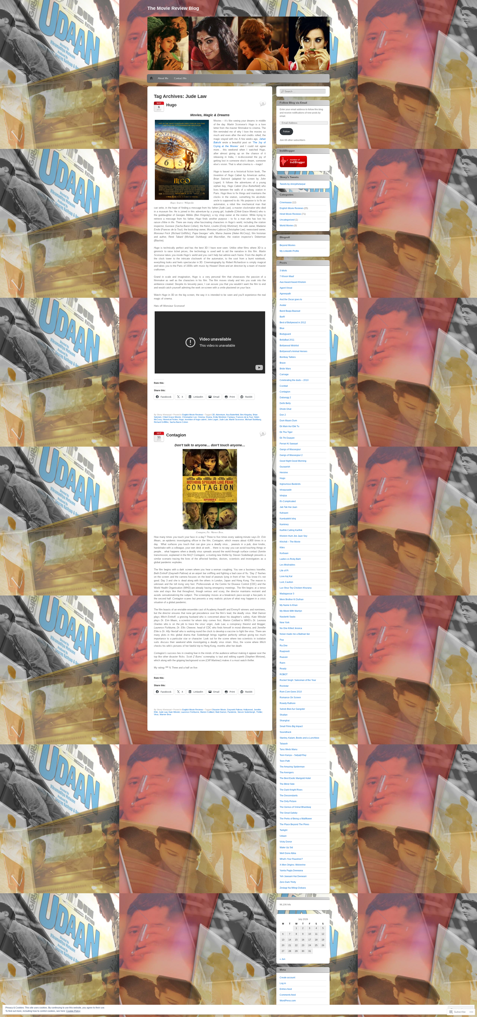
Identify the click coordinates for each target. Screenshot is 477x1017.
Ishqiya (283, 495)
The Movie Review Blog (173, 8)
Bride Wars (285, 368)
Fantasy (231, 417)
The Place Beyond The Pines (294, 824)
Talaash (284, 743)
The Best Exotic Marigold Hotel (295, 778)
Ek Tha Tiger (286, 432)
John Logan (213, 419)
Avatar (283, 305)
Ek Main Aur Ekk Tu (289, 426)
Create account (287, 977)
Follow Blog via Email (293, 102)
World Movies (286, 225)
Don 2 (283, 414)
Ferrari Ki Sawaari (289, 443)
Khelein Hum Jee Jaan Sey (293, 536)
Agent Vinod (286, 288)
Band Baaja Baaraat (290, 311)
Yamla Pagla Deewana (291, 870)
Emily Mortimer (219, 417)
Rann (282, 663)
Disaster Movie (219, 709)
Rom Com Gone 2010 (291, 691)
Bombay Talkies (288, 357)
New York (284, 622)
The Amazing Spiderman (292, 766)
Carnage (284, 374)
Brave (283, 363)
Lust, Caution (286, 582)
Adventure (220, 414)
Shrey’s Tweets (289, 177)
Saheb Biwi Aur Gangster (292, 709)
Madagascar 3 (287, 593)
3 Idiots (283, 270)
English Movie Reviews (192, 414)
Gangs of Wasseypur (290, 449)
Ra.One (284, 645)
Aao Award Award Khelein (293, 282)
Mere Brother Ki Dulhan (292, 599)
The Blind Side (287, 784)
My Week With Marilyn (291, 611)
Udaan (283, 836)
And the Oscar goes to (291, 299)
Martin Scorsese (236, 419)
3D (213, 414)
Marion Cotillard (207, 712)
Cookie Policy (73, 1011)
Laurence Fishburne (190, 712)
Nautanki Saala (287, 616)
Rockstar (284, 686)
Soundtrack (285, 732)
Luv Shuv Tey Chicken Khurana (296, 588)
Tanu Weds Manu (288, 749)
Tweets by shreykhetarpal (292, 184)
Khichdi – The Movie (290, 541)
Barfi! (282, 316)
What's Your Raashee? (291, 859)
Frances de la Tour (244, 417)
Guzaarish (285, 466)
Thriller (259, 712)
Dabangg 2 (285, 397)
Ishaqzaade (286, 489)
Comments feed (288, 995)
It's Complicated (288, 501)
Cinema (201, 417)
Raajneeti (285, 651)
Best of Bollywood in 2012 (293, 322)
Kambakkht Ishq (288, 518)
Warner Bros (165, 714)
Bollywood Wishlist (289, 345)
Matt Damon (220, 712)
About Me (163, 78)
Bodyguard (285, 334)
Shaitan (284, 714)
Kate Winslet (174, 712)
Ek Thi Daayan (287, 438)
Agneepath (285, 293)
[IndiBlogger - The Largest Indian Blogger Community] (293, 166)
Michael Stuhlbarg (253, 419)
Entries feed (286, 989)
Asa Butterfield (232, 414)
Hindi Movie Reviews (290, 214)
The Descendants (289, 795)
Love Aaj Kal (286, 576)
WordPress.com (288, 1000)
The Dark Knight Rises (291, 789)
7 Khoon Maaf (287, 276)
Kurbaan (284, 553)
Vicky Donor (286, 841)
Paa (282, 639)
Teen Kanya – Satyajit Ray (293, 755)
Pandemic (232, 712)
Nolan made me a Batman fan (295, 634)
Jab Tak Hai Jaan (288, 507)
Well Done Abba (288, 853)
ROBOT (284, 674)
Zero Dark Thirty (288, 882)
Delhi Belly (285, 403)
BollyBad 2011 (287, 340)
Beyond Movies (287, 245)
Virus (156, 714)
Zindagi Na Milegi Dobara (293, 888)
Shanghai (285, 720)
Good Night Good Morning (293, 461)
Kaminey (284, 524)
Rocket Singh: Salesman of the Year (298, 680)
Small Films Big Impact (291, 726)
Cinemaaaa (286, 202)
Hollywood (248, 709)
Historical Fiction (170, 419)
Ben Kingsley (246, 414)
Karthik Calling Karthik (291, 530)
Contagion (176, 435)
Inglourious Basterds (290, 484)
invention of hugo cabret (195, 419)
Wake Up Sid (286, 847)
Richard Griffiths (161, 422)
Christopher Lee (189, 417)
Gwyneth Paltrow (234, 709)
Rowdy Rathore (288, 703)
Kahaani (284, 513)
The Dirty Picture (288, 801)
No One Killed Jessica (291, 628)
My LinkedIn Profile (289, 251)
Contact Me (180, 78)
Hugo (171, 105)
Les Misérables (287, 564)
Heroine (284, 472)
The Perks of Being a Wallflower (296, 818)
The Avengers (287, 772)
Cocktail (284, 386)
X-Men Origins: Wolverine (293, 864)
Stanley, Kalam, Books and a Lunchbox (299, 738)
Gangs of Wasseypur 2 (291, 455)
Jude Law (223, 419)
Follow (286, 131)
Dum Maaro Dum (288, 420)
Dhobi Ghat (285, 409)
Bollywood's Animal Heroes (293, 351)
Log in (283, 983)
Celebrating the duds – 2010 (294, 380)
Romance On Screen (290, 697)
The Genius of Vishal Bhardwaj (295, 807)
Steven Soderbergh (246, 712)
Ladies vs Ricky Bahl (290, 559)
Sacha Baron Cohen (179, 422)
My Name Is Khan (289, 605)
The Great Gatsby (288, 813)
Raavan (284, 657)
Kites (282, 547)
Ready (283, 668)
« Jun (282, 959)
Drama (209, 417)
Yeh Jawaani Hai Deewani (293, 876)
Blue (282, 328)
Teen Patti (285, 761)
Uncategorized (287, 219)
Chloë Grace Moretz (172, 417)
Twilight (283, 830)
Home (151, 78)
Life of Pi (284, 570)
